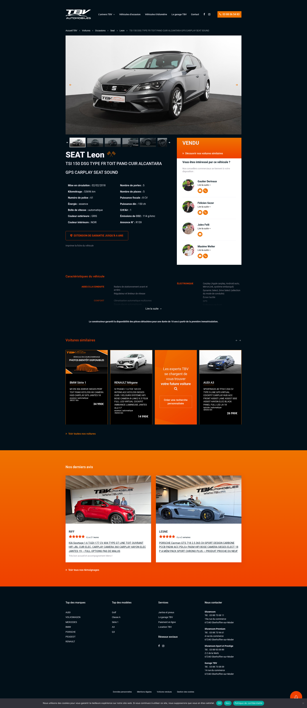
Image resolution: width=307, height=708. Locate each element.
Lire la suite (203, 185)
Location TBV (165, 627)
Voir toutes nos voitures (82, 433)
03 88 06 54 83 (231, 14)
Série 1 (115, 622)
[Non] (303, 703)
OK (219, 703)
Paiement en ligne (167, 622)
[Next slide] (236, 85)
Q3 (113, 632)
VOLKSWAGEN (73, 617)
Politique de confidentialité (249, 703)
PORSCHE (71, 632)
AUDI (68, 612)
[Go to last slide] (70, 85)
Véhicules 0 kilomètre (156, 14)
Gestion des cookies (185, 692)
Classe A (116, 617)
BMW (68, 627)
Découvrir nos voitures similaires (204, 153)
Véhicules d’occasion (130, 14)
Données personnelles (122, 692)
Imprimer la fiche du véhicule (80, 245)
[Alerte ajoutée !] (296, 697)
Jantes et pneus (166, 612)
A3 (113, 627)
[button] (78, 142)
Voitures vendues (164, 692)
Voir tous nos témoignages (83, 569)
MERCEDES (71, 622)
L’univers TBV (105, 14)
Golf (114, 612)
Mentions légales (144, 692)
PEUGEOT (70, 636)
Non (228, 703)
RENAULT (70, 641)
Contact (195, 14)
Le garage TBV (179, 14)
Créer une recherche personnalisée (176, 401)
